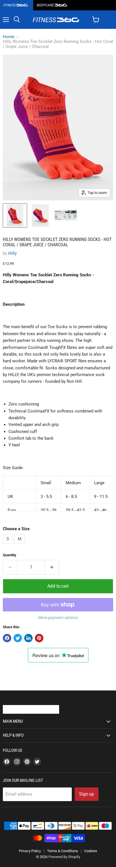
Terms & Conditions (62, 851)
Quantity (9, 555)
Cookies (90, 851)
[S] (8, 545)
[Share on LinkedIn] (28, 638)
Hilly (12, 253)
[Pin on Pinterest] (39, 638)
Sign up (86, 794)
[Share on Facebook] (7, 638)
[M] (20, 545)
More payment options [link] (58, 617)
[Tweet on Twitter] (18, 638)
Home (8, 36)
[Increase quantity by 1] (52, 567)
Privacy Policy (30, 851)
